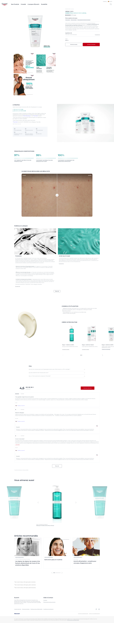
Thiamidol (35, 115)
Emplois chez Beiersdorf (94, 613)
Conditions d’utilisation (48, 609)
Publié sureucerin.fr (21, 405)
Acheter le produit (91, 44)
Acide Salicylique (27, 115)
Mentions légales (26, 609)
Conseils (23, 4)
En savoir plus (97, 34)
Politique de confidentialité (36, 609)
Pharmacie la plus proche (49, 602)
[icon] (96, 609)
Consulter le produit (65, 349)
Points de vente (73, 44)
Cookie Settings (17, 609)
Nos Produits (15, 4)
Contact (45, 600)
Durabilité (44, 4)
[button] (57, 369)
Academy (105, 1)
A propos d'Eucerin (33, 4)
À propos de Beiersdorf (83, 613)
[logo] (5, 4)
